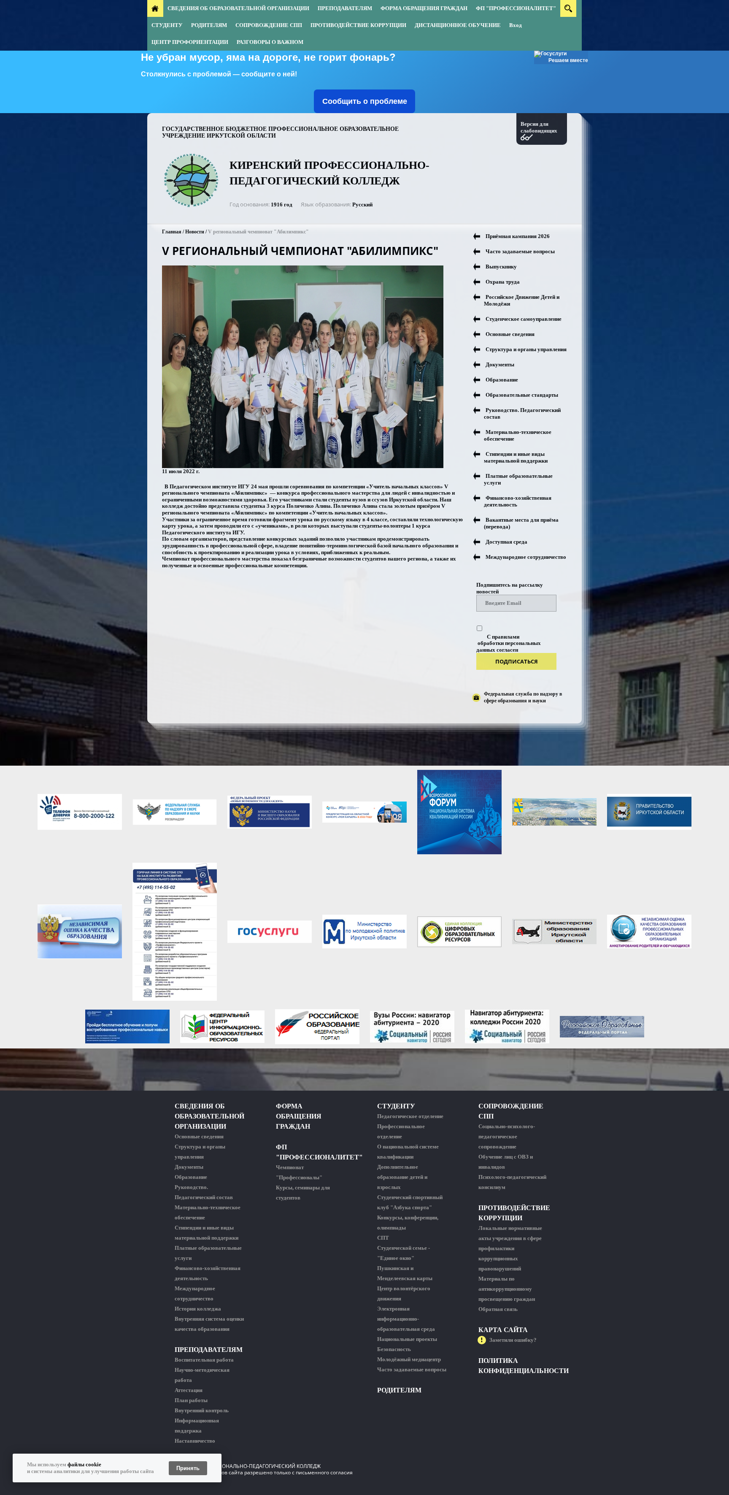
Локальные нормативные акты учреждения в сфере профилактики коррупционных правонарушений (510, 1248)
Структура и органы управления (526, 349)
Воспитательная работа (204, 1360)
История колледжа (198, 1308)
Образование (502, 379)
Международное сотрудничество (526, 557)
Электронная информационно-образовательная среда (406, 1318)
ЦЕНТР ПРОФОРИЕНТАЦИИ (189, 42)
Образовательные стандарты (522, 395)
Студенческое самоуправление (524, 319)
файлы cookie (84, 1464)
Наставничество (195, 1441)
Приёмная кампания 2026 (518, 236)
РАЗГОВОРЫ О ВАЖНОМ (270, 42)
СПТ (383, 1238)
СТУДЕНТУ (167, 25)
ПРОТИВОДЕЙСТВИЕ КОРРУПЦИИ (358, 25)
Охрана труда (503, 282)
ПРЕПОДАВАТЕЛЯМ (345, 8)
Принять (188, 1468)
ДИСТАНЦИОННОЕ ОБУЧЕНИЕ (458, 25)
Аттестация (188, 1390)
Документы (500, 364)
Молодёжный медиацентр (409, 1359)
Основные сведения (510, 334)
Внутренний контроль (202, 1410)
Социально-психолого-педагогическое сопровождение (506, 1136)
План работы (191, 1400)
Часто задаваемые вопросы (520, 251)
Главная (171, 231)
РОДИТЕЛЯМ (209, 25)
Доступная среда (506, 542)
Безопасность (394, 1349)
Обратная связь (498, 1309)
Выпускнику (501, 266)
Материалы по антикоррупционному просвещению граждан (506, 1289)
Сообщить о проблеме (364, 101)
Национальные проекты (407, 1339)
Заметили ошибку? (513, 1340)
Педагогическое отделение (410, 1116)
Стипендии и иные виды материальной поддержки (516, 457)
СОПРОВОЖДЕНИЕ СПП (268, 25)
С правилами (503, 637)
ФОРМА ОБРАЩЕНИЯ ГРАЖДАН (424, 8)
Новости (194, 231)
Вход (515, 25)
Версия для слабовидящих (539, 127)
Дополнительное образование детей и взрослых (402, 1177)
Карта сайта (503, 1329)
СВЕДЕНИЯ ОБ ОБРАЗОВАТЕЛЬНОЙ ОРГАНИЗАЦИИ (238, 8)
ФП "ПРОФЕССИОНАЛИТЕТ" (516, 8)
